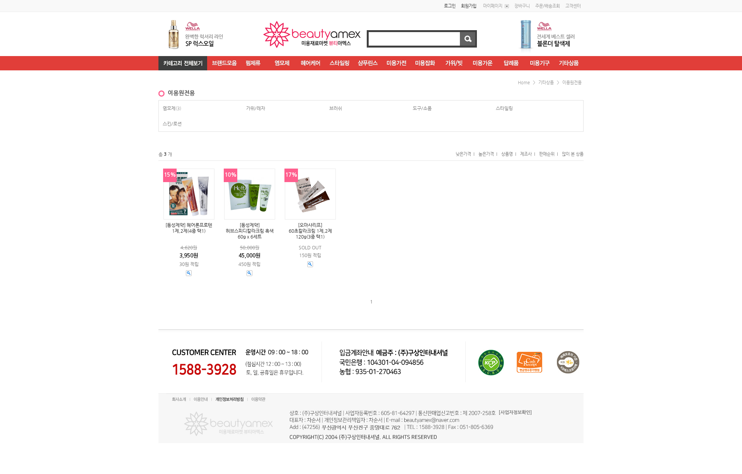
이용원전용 (572, 82)
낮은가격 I (465, 154)
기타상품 (546, 82)
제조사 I (527, 154)
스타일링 (504, 108)
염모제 (169, 108)
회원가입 (469, 6)
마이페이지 (492, 6)
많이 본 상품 (573, 154)
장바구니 (522, 6)
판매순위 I (548, 154)
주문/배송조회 (547, 6)
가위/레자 (255, 108)
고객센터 (573, 6)
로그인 (450, 6)
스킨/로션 (172, 123)
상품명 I (508, 154)
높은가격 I (487, 154)
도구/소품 (422, 108)
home (524, 82)
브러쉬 (335, 108)
